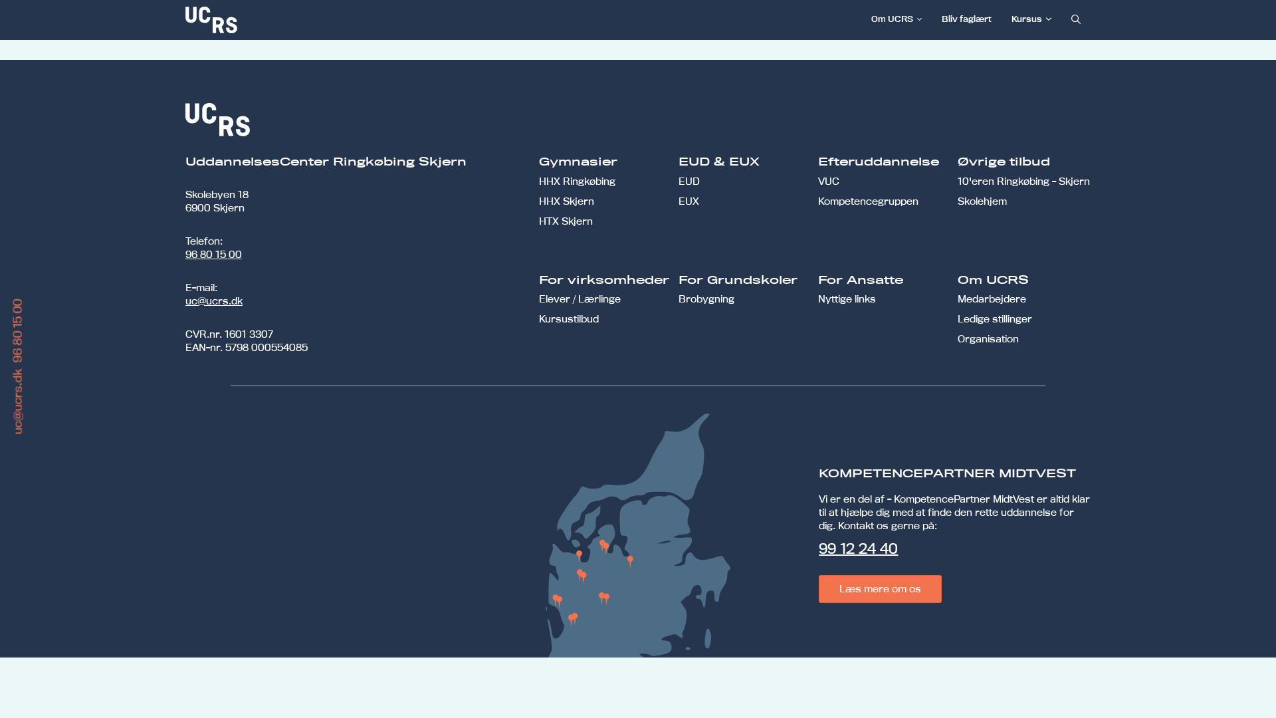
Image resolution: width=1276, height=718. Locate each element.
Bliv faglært (967, 18)
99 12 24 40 (858, 548)
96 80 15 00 (213, 254)
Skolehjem (982, 201)
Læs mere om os (880, 588)
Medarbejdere (992, 299)
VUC (828, 181)
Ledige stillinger (995, 318)
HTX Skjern (566, 221)
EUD (689, 181)
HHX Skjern (566, 201)
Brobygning (706, 299)
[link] (255, 20)
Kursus (1026, 18)
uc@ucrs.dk (214, 301)
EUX (689, 201)
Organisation (988, 338)
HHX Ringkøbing (577, 181)
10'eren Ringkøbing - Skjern (1024, 181)
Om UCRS (892, 18)
